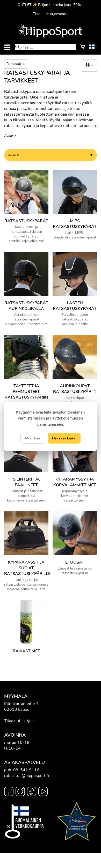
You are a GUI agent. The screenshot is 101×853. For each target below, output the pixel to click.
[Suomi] (93, 47)
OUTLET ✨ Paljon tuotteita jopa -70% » (50, 4)
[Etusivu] (50, 37)
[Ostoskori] (82, 47)
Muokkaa (32, 438)
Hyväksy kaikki (64, 438)
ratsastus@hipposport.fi (26, 776)
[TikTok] (31, 792)
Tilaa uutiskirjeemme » (50, 13)
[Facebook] (8, 792)
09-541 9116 (26, 770)
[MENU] (7, 47)
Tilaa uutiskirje (18, 721)
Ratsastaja (15, 64)
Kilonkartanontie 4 (21, 704)
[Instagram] (20, 792)
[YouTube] (43, 792)
